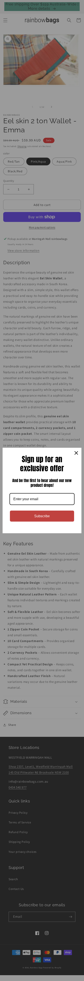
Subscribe (42, 516)
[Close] (76, 453)
